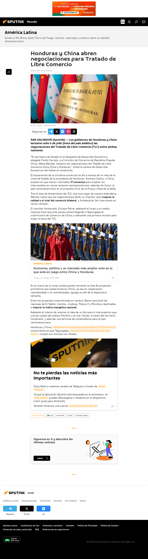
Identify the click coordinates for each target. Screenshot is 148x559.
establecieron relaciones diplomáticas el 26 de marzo (84, 327)
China (70, 415)
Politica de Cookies (109, 525)
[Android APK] (12, 540)
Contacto (70, 525)
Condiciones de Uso (30, 525)
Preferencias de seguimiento (55, 529)
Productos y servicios (52, 525)
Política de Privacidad (87, 525)
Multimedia (71, 500)
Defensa (57, 500)
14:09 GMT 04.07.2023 (41, 70)
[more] (113, 278)
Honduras (60, 415)
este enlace (41, 397)
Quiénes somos (10, 525)
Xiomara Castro (82, 415)
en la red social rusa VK (83, 405)
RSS (37, 529)
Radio (83, 500)
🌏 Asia (50, 415)
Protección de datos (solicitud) (17, 529)
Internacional (29, 500)
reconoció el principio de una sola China (70, 332)
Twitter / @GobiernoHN (46, 125)
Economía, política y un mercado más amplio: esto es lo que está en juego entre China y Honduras (73, 270)
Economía (45, 500)
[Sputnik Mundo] (14, 24)
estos (102, 386)
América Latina (43, 263)
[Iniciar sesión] (129, 22)
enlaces (38, 389)
